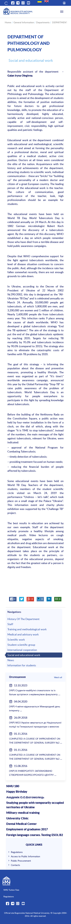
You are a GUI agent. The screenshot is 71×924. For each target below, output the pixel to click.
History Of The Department (23, 619)
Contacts (15, 865)
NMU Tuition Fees (11, 889)
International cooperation (22, 650)
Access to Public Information (25, 856)
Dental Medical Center (21, 824)
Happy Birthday (16, 791)
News (10, 660)
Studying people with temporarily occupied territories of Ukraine (35, 805)
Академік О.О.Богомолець (25, 797)
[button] (5, 3)
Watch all (58, 677)
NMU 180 (12, 786)
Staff (10, 624)
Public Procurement (21, 860)
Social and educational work (23, 655)
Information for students (21, 665)
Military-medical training (23, 812)
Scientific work (16, 639)
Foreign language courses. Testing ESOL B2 (34, 835)
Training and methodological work (27, 629)
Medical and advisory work (23, 634)
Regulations (17, 852)
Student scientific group (21, 645)
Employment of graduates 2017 (27, 829)
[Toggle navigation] (62, 12)
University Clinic (17, 818)
